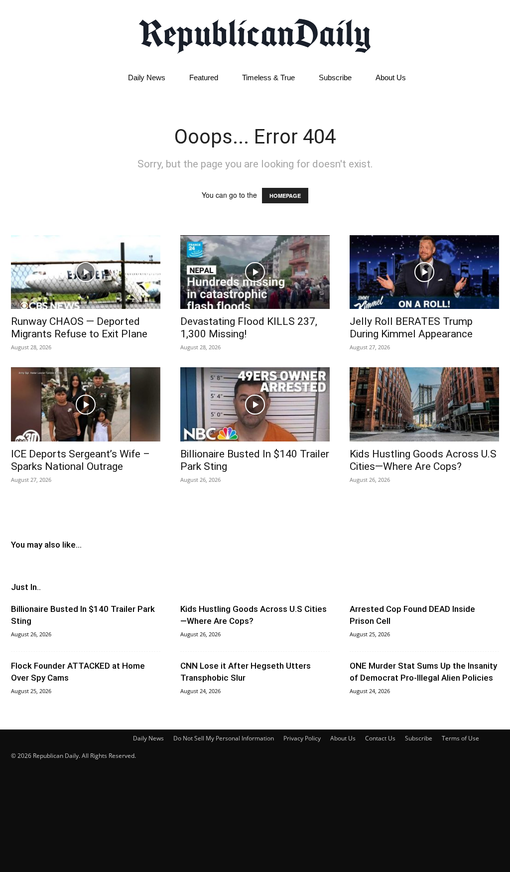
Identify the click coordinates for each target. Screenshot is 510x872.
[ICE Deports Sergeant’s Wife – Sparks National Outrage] (85, 404)
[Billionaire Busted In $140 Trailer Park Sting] (255, 404)
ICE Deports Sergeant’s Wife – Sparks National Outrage (80, 460)
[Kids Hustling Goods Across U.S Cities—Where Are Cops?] (424, 404)
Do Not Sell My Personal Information (223, 738)
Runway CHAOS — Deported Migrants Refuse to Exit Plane (79, 327)
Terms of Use (460, 738)
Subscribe (335, 77)
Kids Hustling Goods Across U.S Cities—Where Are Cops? (423, 460)
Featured (203, 77)
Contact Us (380, 738)
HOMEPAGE (285, 195)
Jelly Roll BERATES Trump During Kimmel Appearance (411, 327)
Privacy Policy (302, 738)
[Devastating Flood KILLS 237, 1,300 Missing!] (255, 272)
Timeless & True (268, 77)
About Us (391, 77)
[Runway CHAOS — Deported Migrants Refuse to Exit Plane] (85, 272)
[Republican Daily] (255, 33)
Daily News (146, 77)
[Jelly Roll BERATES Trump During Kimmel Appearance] (424, 272)
